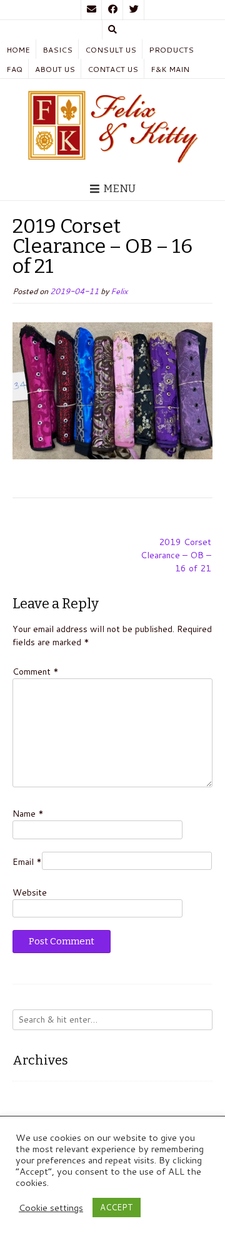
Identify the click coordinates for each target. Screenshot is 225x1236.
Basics (57, 49)
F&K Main (170, 69)
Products (171, 49)
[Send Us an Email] (91, 10)
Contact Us (113, 69)
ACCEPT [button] (116, 1207)
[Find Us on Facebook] (112, 10)
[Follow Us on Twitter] (133, 10)
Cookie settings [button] (51, 1207)
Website (29, 892)
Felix (119, 291)
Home (18, 49)
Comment (35, 671)
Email (27, 861)
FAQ (14, 69)
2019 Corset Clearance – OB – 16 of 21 (176, 555)
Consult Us (110, 49)
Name (28, 813)
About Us (55, 69)
